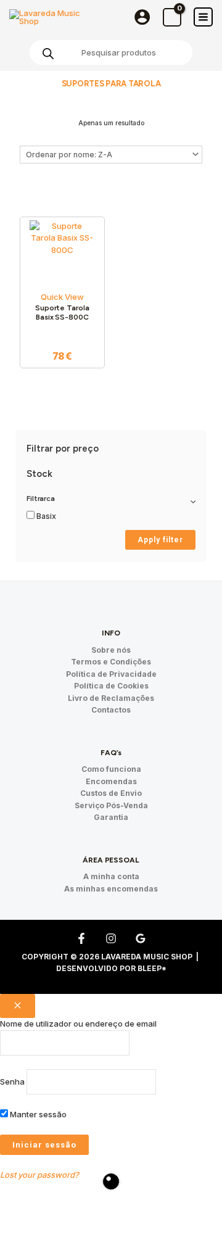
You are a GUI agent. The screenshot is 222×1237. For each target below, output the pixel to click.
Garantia (111, 817)
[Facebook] (81, 938)
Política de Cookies (111, 685)
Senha (12, 1081)
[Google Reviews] (140, 938)
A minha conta (111, 876)
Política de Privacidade (111, 674)
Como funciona (111, 769)
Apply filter (160, 540)
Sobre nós (111, 650)
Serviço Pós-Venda (111, 805)
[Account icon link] (142, 17)
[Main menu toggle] (203, 17)
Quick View (62, 297)
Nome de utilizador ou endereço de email (78, 1023)
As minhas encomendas (111, 888)
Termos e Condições (111, 661)
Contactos (111, 709)
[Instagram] (111, 938)
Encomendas (111, 781)
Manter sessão (37, 1114)
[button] (25, 1209)
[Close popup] (17, 1006)
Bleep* (152, 968)
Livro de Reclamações (111, 698)
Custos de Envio (111, 793)
